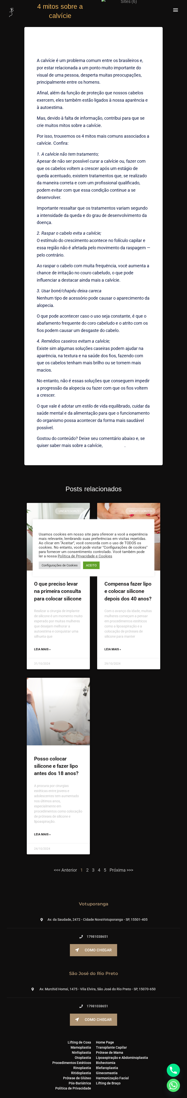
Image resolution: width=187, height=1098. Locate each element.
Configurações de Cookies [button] (60, 565)
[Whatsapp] (173, 1085)
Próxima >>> (121, 870)
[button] (176, 10)
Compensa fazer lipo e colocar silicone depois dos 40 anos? (127, 591)
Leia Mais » (42, 649)
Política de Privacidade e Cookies (85, 556)
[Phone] (173, 1070)
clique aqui (114, 445)
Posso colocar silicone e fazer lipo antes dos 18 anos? (56, 766)
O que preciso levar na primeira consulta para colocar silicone (57, 591)
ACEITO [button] (91, 565)
